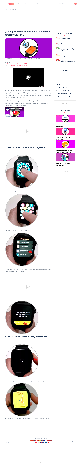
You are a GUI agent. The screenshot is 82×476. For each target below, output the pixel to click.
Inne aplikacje (59, 128)
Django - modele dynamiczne (67, 43)
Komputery (46, 3)
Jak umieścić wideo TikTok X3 (64, 93)
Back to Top (73, 441)
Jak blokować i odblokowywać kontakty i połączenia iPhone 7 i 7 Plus (68, 49)
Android (57, 154)
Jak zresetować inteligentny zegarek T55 (17, 63)
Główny (11, 3)
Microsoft (38, 3)
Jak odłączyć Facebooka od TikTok (66, 79)
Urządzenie (31, 3)
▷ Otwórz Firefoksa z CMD (64, 76)
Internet (17, 3)
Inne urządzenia (13, 9)
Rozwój (53, 3)
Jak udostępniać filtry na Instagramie (66, 96)
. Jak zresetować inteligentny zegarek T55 (17, 65)
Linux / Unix (23, 3)
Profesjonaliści (61, 3)
